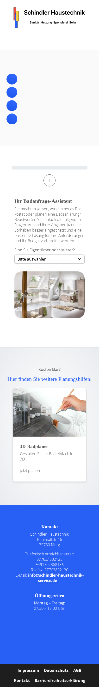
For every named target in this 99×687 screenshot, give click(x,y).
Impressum (28, 670)
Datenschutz (56, 670)
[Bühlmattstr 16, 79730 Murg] (11, 105)
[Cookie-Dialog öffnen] (10, 646)
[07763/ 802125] (11, 79)
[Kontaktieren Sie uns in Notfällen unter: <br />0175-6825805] (11, 118)
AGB (77, 670)
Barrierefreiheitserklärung (60, 680)
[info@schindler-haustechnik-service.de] (11, 92)
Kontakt (22, 680)
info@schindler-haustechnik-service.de (56, 578)
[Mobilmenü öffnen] (49, 38)
